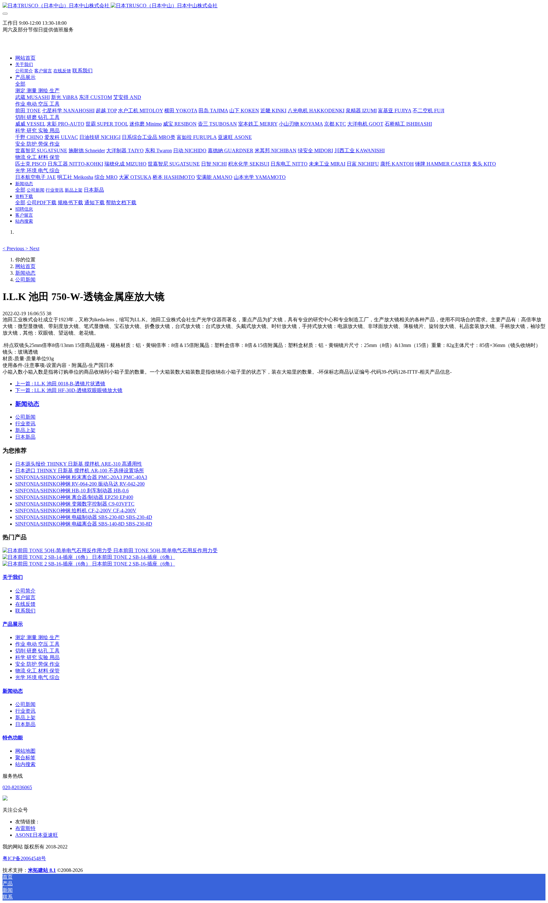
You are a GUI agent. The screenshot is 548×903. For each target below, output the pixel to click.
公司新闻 (25, 279)
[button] (14, 248)
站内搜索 (25, 764)
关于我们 (13, 577)
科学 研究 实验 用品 (37, 657)
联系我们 (25, 610)
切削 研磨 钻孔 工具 (37, 650)
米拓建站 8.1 (42, 870)
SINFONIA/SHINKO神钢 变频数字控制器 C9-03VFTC (74, 504)
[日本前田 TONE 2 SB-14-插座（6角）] (47, 557)
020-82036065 (17, 787)
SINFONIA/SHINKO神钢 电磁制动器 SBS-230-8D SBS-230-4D (83, 517)
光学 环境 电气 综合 (37, 677)
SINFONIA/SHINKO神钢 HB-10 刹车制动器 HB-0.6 (72, 490)
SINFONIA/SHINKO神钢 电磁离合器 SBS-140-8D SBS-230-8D (83, 524)
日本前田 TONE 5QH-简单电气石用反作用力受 (165, 550)
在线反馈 (25, 604)
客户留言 (25, 597)
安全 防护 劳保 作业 (37, 664)
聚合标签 (25, 757)
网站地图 (25, 751)
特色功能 (13, 737)
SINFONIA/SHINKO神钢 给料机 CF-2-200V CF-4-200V (75, 510)
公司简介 (25, 590)
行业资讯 (25, 423)
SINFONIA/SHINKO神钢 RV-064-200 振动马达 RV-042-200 (80, 484)
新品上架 (25, 430)
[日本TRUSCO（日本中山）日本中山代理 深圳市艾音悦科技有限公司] (274, 6)
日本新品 (25, 437)
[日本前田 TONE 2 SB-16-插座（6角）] (47, 563)
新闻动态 (25, 273)
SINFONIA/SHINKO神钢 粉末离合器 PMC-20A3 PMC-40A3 (81, 477)
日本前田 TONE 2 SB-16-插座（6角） (133, 563)
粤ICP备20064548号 (24, 858)
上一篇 (60, 383)
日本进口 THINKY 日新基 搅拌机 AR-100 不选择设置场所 (79, 470)
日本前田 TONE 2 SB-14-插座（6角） (133, 557)
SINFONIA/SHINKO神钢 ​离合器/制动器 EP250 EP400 (74, 497)
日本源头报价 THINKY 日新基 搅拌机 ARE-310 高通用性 (78, 464)
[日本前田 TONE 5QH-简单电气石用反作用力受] (58, 550)
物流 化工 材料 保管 (37, 670)
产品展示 (13, 624)
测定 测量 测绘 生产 (37, 637)
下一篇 (68, 390)
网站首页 (25, 58)
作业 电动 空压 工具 (37, 644)
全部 (20, 84)
